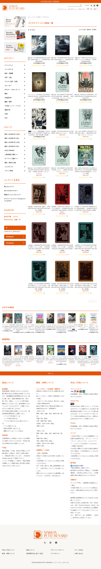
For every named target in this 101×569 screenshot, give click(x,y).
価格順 (89, 29)
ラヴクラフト (46, 17)
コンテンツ (61, 9)
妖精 (16, 219)
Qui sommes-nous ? (11, 190)
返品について (30, 550)
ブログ (87, 5)
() (97, 9)
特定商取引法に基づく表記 (34, 553)
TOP (49, 373)
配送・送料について (8, 553)
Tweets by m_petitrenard (12, 231)
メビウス (15, 216)
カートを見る (79, 550)
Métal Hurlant (8, 219)
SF (20, 219)
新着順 (94, 29)
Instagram (10, 237)
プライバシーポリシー (57, 550)
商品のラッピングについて (12, 194)
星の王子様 (7, 216)
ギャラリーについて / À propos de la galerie (14, 200)
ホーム (29, 17)
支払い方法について (8, 550)
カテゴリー (71, 9)
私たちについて (9, 186)
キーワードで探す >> (37, 17)
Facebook (10, 243)
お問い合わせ (79, 553)
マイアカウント (55, 553)
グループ (81, 9)
